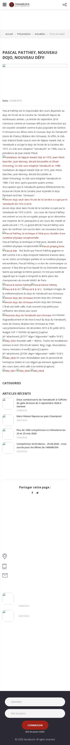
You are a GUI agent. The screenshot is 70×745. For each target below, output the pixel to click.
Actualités (40, 33)
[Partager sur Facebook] (32, 492)
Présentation (24, 33)
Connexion (35, 725)
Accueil (9, 33)
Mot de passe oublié (35, 731)
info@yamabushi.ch (22, 575)
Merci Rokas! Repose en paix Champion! (39, 416)
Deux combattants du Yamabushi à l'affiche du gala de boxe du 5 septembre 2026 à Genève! (42, 403)
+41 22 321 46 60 (20, 566)
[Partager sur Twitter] (37, 492)
